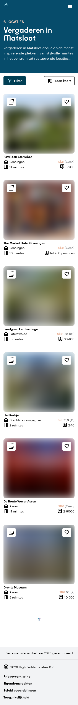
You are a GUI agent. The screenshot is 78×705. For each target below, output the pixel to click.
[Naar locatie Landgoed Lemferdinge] (39, 296)
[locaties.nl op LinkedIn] (70, 695)
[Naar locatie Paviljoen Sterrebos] (39, 124)
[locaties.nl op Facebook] (58, 695)
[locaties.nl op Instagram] (46, 695)
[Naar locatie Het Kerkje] (39, 382)
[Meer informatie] (11, 102)
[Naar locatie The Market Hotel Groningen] (39, 210)
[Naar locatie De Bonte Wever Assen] (39, 468)
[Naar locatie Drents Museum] (39, 554)
